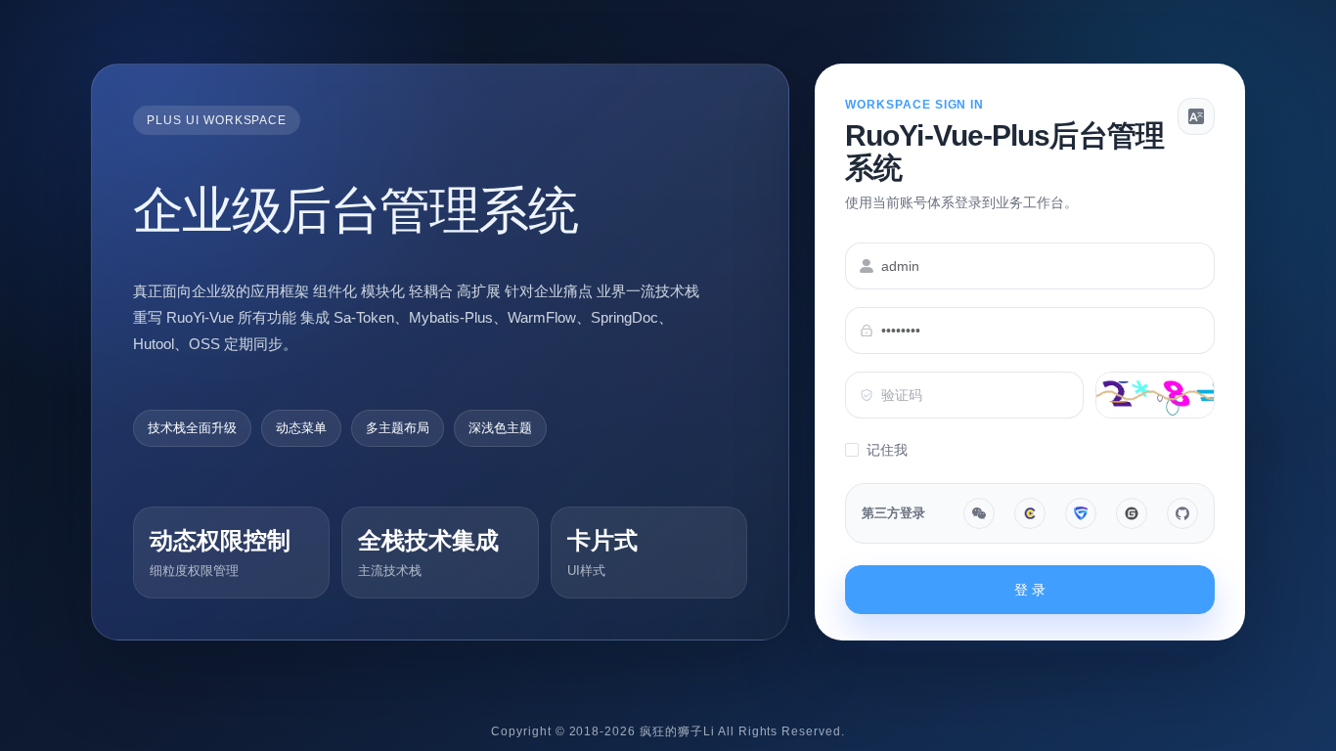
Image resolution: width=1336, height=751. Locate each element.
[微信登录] (979, 513)
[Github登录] (1182, 513)
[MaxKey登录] (1030, 513)
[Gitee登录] (1131, 513)
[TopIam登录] (1080, 513)
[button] (1196, 116)
